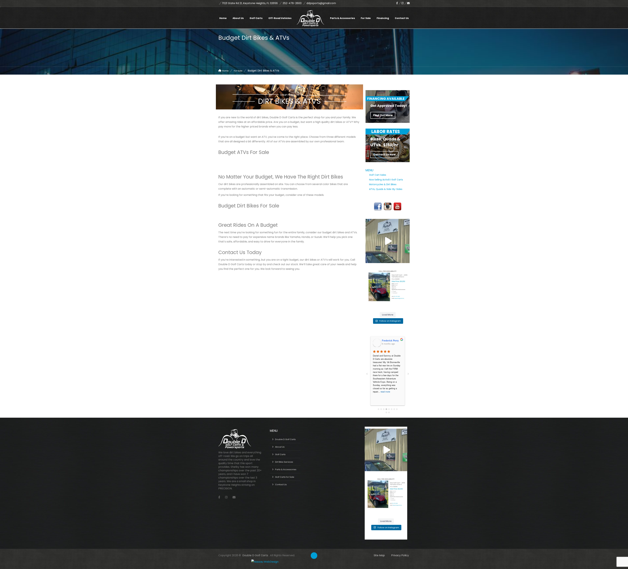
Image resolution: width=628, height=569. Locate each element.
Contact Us (402, 18)
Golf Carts (256, 18)
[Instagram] (404, 3)
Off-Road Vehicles (279, 18)
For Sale (366, 18)
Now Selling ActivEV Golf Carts (386, 179)
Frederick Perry (390, 340)
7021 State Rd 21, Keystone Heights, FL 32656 (250, 3)
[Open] (388, 241)
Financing (383, 18)
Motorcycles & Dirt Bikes (382, 184)
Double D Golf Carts (285, 439)
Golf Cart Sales (377, 175)
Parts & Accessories (342, 18)
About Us (238, 18)
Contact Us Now (384, 154)
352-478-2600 (292, 3)
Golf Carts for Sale (284, 477)
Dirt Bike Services (284, 461)
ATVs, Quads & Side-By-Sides (385, 189)
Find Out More (382, 115)
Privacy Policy (400, 555)
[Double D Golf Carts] (313, 14)
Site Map (379, 555)
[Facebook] (398, 3)
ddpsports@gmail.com (321, 3)
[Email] (408, 3)
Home (223, 18)
